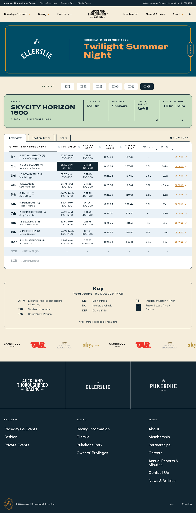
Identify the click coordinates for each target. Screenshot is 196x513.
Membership (130, 14)
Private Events (16, 444)
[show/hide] (181, 157)
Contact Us (159, 472)
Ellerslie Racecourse (48, 3)
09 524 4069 (186, 3)
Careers (155, 452)
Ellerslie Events (84, 3)
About (154, 429)
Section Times (41, 138)
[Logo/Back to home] (98, 14)
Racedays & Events (20, 429)
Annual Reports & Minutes (163, 462)
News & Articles (155, 14)
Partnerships (160, 444)
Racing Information (93, 429)
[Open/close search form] (190, 14)
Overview (15, 138)
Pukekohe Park (67, 3)
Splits (63, 138)
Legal (172, 504)
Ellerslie (83, 436)
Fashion (10, 436)
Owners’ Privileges (92, 452)
